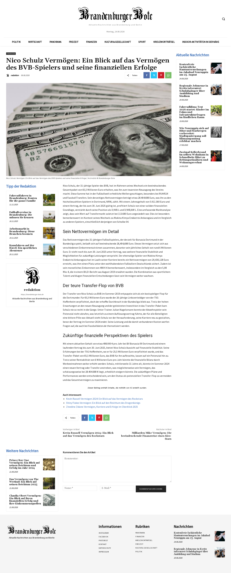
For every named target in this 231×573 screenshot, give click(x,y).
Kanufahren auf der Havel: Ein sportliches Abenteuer (23, 248)
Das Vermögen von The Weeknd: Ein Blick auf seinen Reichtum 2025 (23, 482)
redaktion (15, 75)
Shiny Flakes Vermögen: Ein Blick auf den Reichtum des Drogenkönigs (103, 402)
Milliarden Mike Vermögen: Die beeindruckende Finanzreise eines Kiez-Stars (146, 435)
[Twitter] (154, 75)
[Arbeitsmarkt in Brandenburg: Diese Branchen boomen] (49, 233)
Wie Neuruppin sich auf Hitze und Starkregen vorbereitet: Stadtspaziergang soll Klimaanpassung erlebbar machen (194, 135)
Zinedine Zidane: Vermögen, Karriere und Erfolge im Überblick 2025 (102, 406)
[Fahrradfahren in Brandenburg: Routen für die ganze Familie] (49, 200)
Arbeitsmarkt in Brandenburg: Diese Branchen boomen (22, 231)
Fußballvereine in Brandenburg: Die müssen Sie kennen (21, 215)
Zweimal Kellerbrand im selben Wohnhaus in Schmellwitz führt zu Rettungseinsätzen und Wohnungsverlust (194, 157)
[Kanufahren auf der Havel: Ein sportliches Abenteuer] (49, 250)
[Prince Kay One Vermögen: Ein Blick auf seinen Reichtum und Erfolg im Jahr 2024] (49, 464)
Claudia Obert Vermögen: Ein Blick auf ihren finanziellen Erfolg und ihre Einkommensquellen (25, 499)
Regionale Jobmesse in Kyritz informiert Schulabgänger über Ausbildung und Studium (193, 91)
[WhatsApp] (168, 75)
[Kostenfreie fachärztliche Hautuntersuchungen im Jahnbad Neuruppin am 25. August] (216, 68)
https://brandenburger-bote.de (32, 294)
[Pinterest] (161, 75)
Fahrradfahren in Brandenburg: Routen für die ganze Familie (23, 198)
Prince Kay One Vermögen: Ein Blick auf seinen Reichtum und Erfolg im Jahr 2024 (24, 464)
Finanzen (11, 54)
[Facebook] (146, 75)
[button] (223, 19)
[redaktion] (8, 75)
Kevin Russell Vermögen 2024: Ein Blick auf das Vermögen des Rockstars (104, 398)
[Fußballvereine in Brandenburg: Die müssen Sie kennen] (49, 217)
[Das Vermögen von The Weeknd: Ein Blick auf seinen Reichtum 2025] (49, 483)
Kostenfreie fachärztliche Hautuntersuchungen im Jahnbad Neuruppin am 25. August (193, 69)
